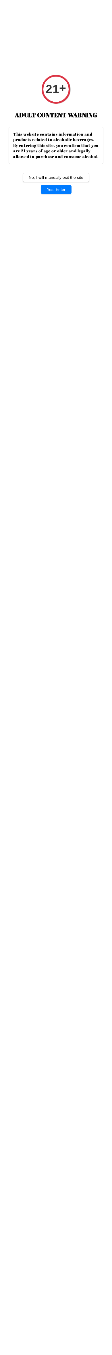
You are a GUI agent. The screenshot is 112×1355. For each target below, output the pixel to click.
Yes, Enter (56, 189)
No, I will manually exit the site (56, 177)
